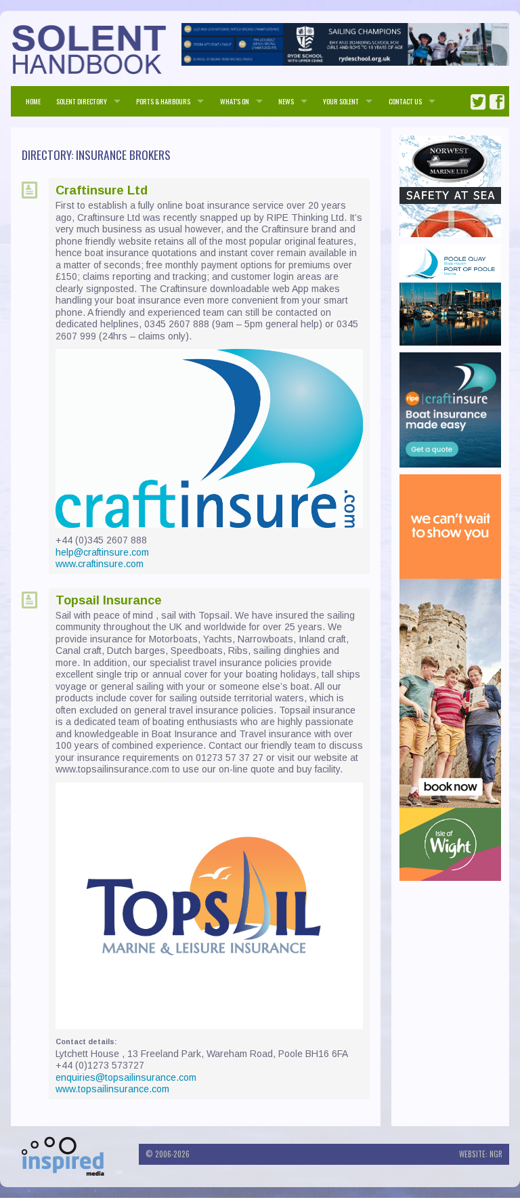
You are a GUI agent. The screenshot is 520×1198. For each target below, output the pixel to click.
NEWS (286, 101)
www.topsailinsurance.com (112, 1088)
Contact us (405, 101)
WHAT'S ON (234, 101)
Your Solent (341, 101)
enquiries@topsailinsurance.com (126, 1077)
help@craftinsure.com (102, 552)
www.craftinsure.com (100, 563)
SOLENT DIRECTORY (81, 101)
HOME (33, 101)
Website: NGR (480, 1154)
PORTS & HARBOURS (163, 101)
